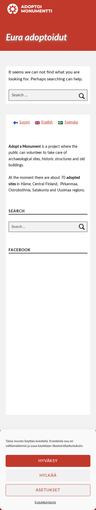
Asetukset (48, 490)
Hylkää (48, 476)
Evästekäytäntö (45, 502)
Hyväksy (48, 461)
